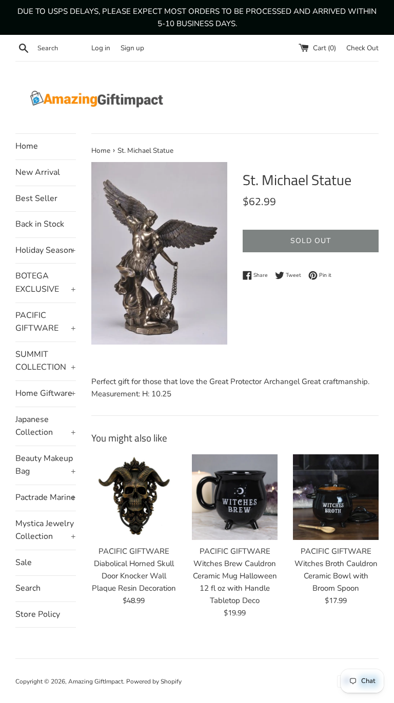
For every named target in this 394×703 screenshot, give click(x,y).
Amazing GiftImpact (95, 681)
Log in (100, 48)
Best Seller (36, 198)
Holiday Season (45, 250)
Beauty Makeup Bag (45, 465)
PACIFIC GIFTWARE (45, 322)
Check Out (362, 48)
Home (26, 146)
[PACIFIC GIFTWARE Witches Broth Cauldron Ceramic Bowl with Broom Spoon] (336, 497)
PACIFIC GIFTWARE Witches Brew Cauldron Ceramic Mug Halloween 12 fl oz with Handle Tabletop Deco (235, 576)
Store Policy (37, 614)
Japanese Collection (45, 426)
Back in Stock (39, 224)
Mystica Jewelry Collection (45, 530)
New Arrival (37, 172)
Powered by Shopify (154, 681)
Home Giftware (45, 393)
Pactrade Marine (45, 497)
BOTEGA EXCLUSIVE (45, 282)
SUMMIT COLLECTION (45, 361)
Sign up (132, 48)
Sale (23, 562)
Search (28, 588)
